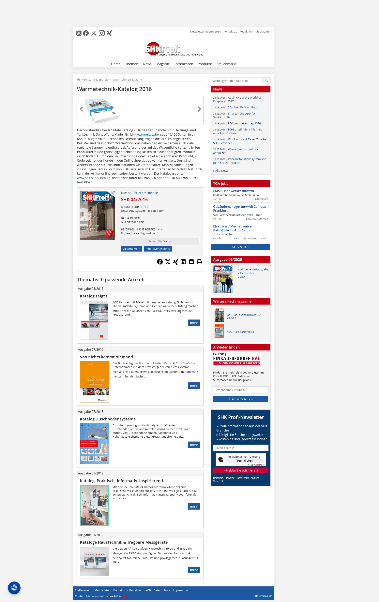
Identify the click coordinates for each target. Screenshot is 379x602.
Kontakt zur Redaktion (238, 31)
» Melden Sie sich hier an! (241, 470)
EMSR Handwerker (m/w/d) (233, 191)
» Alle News (220, 170)
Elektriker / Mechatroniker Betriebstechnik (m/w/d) (233, 228)
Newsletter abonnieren (205, 31)
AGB (148, 590)
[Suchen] (266, 81)
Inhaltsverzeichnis (158, 249)
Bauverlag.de (263, 596)
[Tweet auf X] (168, 263)
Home (116, 64)
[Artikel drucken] (199, 262)
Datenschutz (162, 590)
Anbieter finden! (242, 399)
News (147, 64)
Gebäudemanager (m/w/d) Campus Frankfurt (239, 208)
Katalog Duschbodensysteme (108, 419)
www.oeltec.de (147, 134)
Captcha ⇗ (255, 465)
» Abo (241, 277)
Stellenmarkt (226, 64)
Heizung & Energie (96, 79)
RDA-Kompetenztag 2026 (237, 123)
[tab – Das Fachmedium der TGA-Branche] (220, 316)
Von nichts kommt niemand (106, 357)
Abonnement (131, 249)
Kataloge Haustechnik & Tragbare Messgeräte (124, 542)
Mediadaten (263, 31)
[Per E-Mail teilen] (191, 262)
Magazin (162, 64)
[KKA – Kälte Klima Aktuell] (220, 332)
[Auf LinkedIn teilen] (184, 263)
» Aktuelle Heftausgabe (253, 269)
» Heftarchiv (246, 273)
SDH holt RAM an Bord (235, 107)
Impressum (180, 590)
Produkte (205, 64)
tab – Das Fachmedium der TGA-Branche (244, 316)
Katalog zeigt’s (93, 296)
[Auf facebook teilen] (160, 263)
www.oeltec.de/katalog (93, 178)
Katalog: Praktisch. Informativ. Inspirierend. (122, 480)
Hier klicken (245, 460)
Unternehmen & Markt (127, 79)
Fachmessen (183, 64)
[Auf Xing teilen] (176, 263)
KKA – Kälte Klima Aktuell (240, 332)
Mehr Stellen (240, 247)
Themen (131, 64)
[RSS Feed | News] (79, 33)
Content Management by (92, 596)
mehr (194, 323)
